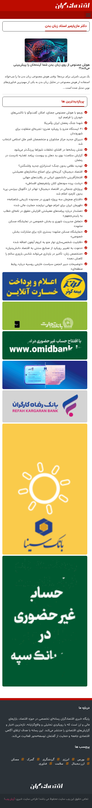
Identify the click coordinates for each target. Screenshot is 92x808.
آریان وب (10, 799)
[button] (88, 15)
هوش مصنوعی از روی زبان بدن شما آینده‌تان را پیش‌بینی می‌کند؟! (51, 66)
